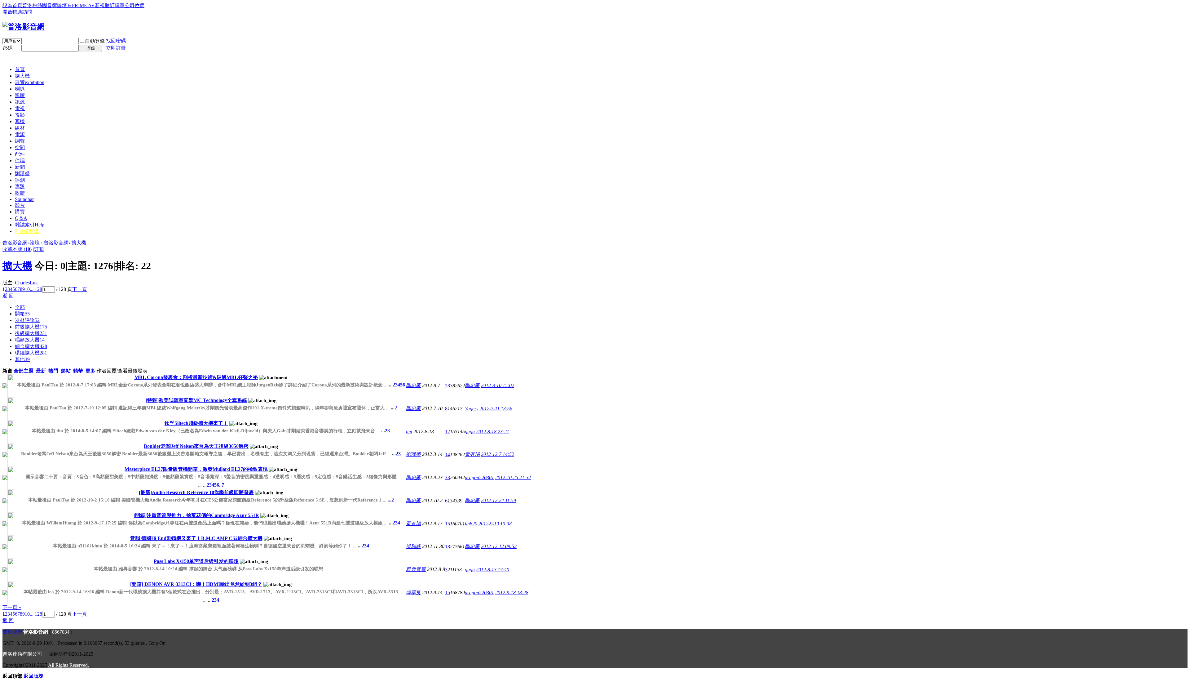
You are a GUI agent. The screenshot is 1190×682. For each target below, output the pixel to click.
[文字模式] (48, 249)
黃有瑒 (472, 454)
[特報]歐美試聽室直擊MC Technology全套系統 (196, 400)
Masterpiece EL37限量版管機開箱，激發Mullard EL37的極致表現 (196, 469)
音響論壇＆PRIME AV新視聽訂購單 (86, 5)
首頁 (20, 69)
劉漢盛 (22, 173)
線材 (20, 128)
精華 (78, 370)
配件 (20, 154)
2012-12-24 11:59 (498, 500)
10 (27, 289)
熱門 (53, 370)
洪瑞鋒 (413, 546)
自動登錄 (95, 41)
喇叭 (20, 88)
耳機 (20, 121)
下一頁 (79, 289)
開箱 (22, 313)
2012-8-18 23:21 (492, 431)
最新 (41, 370)
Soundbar (24, 199)
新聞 (20, 167)
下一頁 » (11, 607)
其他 (22, 359)
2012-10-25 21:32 (513, 477)
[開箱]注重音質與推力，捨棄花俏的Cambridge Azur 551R (196, 515)
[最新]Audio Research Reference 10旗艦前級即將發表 (196, 492)
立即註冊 (116, 48)
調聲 (20, 141)
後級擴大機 (31, 333)
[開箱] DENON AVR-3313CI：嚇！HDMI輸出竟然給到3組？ (196, 584)
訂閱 (39, 249)
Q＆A (21, 218)
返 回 (8, 295)
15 (447, 523)
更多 (90, 370)
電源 (20, 134)
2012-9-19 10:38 (495, 523)
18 (447, 546)
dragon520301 (479, 477)
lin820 (471, 523)
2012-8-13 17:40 (492, 569)
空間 (20, 147)
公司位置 (134, 5)
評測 (20, 180)
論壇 (35, 242)
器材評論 (27, 320)
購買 (20, 211)
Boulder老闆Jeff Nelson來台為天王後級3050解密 (196, 446)
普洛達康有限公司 (22, 654)
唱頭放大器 (30, 339)
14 (447, 454)
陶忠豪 (413, 385)
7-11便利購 (27, 231)
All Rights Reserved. (68, 665)
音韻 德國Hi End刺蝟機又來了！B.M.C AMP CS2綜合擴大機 (196, 538)
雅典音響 (416, 569)
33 (447, 477)
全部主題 (23, 370)
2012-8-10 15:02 (497, 385)
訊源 (20, 102)
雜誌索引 (29, 224)
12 (447, 431)
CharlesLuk (26, 282)
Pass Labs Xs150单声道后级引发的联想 (196, 561)
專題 (20, 186)
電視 (20, 108)
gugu (470, 431)
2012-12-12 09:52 (499, 546)
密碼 (7, 48)
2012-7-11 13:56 (495, 408)
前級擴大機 (31, 326)
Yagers (471, 408)
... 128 (36, 289)
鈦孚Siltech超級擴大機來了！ (196, 423)
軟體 (20, 193)
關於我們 (12, 632)
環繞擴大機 (31, 352)
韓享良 (413, 592)
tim (409, 431)
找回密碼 (116, 40)
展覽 (29, 82)
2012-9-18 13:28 (511, 592)
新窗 (7, 370)
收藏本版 (17, 249)
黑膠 (20, 95)
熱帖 (66, 370)
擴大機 (22, 75)
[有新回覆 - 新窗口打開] (4, 386)
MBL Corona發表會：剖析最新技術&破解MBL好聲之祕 (196, 377)
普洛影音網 (14, 242)
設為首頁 (12, 5)
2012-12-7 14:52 (497, 454)
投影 (20, 115)
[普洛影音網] (23, 27)
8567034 (60, 632)
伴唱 (20, 160)
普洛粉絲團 (34, 5)
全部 (20, 307)
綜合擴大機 (31, 346)
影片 (20, 205)
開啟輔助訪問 (17, 12)
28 (447, 385)
